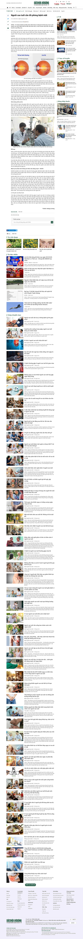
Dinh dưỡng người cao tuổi (58, 895)
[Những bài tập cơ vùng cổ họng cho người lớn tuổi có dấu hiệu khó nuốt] (14, 495)
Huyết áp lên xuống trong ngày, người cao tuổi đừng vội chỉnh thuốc (38, 330)
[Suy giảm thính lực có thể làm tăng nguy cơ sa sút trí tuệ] (14, 750)
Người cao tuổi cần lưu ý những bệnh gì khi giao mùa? (38, 318)
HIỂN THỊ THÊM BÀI (30, 884)
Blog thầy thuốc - (60, 119)
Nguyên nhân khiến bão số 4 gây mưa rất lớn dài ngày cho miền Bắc (38, 280)
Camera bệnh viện (9, 909)
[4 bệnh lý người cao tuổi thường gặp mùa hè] (14, 555)
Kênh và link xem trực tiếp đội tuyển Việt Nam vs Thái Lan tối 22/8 (39, 269)
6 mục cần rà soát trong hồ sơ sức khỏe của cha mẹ (38, 399)
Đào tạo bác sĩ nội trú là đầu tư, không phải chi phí (66, 117)
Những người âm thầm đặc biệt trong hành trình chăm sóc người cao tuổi (38, 708)
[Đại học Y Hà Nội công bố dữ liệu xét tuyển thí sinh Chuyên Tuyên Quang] (14, 296)
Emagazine (30, 904)
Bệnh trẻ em (49, 11)
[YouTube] (60, 1)
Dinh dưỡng (49, 7)
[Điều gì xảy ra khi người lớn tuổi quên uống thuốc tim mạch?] (14, 784)
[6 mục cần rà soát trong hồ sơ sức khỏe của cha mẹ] (14, 403)
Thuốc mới (20, 906)
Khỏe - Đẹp (55, 7)
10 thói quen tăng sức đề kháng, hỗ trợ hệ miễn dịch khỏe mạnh (66, 74)
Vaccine (19, 908)
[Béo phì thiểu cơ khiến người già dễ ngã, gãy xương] (14, 483)
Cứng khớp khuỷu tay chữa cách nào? (35, 873)
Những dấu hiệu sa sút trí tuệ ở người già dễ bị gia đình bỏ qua (39, 563)
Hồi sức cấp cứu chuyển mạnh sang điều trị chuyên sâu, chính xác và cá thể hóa (70, 50)
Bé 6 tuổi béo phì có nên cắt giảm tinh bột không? (39, 836)
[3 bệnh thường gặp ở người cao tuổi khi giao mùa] (14, 367)
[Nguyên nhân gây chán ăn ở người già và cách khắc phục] (14, 829)
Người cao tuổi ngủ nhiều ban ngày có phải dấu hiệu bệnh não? (38, 757)
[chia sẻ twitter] (8, 18)
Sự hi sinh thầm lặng (10, 907)
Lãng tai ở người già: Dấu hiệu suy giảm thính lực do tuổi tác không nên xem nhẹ (39, 575)
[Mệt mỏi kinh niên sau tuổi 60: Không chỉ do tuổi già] (14, 519)
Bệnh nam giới (42, 11)
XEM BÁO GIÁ (53, 928)
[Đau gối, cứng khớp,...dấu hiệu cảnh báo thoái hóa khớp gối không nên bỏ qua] (14, 641)
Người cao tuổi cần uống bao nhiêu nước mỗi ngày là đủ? (37, 626)
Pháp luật (8, 895)
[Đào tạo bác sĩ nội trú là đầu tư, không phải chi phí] (67, 109)
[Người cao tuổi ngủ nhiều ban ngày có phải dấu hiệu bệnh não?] (14, 761)
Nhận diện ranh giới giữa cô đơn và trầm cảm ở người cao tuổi (38, 538)
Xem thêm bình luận (15, 215)
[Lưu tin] (8, 25)
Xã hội (7, 893)
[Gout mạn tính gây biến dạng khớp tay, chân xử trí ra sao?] (14, 724)
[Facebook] (58, 1)
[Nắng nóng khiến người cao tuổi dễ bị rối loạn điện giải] (14, 687)
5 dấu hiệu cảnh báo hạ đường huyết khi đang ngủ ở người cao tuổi (39, 410)
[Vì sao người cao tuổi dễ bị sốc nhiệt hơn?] (14, 618)
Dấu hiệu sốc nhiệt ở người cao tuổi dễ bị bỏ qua (38, 526)
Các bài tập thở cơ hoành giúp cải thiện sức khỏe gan (70, 92)
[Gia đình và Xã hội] (56, 4)
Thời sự (13, 7)
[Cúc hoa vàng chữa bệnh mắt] (30, 243)
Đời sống (68, 904)
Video (29, 906)
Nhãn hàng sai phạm (70, 895)
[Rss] (74, 919)
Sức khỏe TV (24, 7)
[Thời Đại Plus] (69, 4)
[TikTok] (56, 1)
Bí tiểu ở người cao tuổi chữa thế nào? (35, 340)
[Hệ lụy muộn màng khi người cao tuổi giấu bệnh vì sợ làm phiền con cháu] (14, 592)
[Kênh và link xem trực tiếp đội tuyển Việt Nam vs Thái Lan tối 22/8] (14, 273)
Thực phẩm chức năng (57, 901)
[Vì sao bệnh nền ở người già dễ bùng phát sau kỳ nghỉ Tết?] (14, 807)
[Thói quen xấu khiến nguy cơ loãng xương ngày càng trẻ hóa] (14, 506)
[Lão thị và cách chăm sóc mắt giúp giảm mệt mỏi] (14, 772)
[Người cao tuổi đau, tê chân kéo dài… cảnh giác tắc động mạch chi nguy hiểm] (14, 664)
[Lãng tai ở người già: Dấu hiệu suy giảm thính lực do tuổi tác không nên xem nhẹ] (14, 578)
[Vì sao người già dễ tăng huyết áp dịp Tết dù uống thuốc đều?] (14, 818)
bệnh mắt (14, 233)
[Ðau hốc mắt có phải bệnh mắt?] (47, 243)
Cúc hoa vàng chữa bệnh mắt (30, 249)
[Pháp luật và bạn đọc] (62, 4)
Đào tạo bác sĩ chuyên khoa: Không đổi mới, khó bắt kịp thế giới (70, 135)
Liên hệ (72, 922)
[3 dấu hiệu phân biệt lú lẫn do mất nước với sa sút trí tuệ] (14, 461)
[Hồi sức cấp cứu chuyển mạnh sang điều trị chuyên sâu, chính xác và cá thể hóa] (61, 50)
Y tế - (58, 34)
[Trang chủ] (7, 7)
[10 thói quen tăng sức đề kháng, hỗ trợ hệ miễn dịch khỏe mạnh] (67, 66)
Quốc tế (7, 897)
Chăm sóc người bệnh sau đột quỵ (34, 862)
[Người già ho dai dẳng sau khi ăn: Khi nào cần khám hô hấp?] (14, 425)
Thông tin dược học (21, 905)
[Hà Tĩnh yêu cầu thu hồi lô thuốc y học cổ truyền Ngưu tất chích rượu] (61, 42)
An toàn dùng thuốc (21, 903)
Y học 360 (30, 7)
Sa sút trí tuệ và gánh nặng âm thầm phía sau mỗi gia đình (39, 732)
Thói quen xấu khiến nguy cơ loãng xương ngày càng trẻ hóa (38, 503)
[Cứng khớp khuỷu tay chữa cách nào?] (14, 878)
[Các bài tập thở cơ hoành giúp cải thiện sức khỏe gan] (61, 93)
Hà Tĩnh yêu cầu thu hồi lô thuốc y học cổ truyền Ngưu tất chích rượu (70, 42)
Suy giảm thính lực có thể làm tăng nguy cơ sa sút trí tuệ (39, 746)
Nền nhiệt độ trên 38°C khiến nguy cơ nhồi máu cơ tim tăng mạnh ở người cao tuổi (38, 672)
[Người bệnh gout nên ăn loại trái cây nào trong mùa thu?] (61, 84)
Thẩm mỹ (44, 911)
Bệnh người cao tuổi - (29, 321)
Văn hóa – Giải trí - (28, 262)
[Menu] (73, 7)
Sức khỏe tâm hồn (56, 11)
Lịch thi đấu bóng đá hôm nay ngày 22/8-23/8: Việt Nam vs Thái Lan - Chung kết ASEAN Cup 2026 (38, 258)
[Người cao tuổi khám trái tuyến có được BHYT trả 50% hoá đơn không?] (14, 448)
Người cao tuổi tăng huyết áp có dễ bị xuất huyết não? (38, 387)
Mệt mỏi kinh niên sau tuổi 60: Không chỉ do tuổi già (38, 515)
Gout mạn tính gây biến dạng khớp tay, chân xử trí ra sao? (39, 720)
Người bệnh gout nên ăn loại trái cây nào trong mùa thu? (70, 84)
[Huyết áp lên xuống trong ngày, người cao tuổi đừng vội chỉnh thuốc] (14, 333)
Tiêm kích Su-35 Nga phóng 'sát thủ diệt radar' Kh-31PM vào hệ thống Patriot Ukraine (38, 303)
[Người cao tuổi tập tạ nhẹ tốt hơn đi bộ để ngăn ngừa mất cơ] (14, 652)
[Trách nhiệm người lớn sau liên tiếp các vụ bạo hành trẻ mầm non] (61, 127)
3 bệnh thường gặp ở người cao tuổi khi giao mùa (39, 363)
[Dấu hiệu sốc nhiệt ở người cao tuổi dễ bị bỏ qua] (14, 530)
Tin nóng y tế (8, 901)
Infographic (30, 908)
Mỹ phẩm (44, 909)
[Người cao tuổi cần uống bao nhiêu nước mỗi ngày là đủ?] (14, 629)
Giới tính (44, 7)
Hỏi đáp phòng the (56, 905)
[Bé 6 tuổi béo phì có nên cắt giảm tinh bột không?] (14, 841)
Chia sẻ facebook (12, 230)
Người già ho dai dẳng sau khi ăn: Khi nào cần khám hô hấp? (38, 422)
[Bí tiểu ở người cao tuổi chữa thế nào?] (14, 345)
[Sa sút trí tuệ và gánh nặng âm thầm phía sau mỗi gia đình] (14, 736)
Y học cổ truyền (39, 7)
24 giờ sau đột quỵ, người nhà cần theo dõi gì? (38, 432)
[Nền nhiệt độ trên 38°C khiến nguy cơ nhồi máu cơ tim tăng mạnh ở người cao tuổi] (14, 676)
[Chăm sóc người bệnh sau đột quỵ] (14, 866)
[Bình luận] (8, 28)
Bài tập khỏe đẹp (45, 912)
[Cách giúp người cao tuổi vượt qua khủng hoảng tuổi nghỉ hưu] (14, 606)
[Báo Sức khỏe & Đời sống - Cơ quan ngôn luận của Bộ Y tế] (41, 3)
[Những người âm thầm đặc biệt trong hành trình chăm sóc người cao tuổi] (14, 711)
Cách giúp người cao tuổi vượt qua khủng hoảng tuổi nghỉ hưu (38, 602)
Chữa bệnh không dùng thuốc (32, 900)
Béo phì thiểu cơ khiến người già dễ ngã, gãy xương (37, 480)
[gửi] (52, 222)
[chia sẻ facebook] (8, 15)
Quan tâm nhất (14, 211)
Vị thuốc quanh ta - (69, 87)
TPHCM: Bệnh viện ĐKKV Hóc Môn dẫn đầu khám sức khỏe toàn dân (66, 32)
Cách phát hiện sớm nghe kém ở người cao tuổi (38, 468)
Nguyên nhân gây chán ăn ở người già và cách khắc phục (38, 826)
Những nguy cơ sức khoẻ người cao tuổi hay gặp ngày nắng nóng (38, 375)
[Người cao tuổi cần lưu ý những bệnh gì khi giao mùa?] (14, 322)
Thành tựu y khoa (9, 903)
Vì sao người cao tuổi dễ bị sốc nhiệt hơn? (37, 614)
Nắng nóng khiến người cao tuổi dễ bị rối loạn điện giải (38, 684)
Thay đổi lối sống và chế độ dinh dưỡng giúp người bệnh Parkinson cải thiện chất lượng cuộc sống (38, 849)
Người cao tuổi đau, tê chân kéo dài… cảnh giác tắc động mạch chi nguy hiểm (38, 660)
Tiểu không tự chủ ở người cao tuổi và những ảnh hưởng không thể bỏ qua (39, 695)
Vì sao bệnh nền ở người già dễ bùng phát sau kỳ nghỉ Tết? (39, 803)
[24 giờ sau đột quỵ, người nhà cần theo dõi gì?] (14, 437)
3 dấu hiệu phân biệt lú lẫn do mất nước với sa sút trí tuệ (39, 457)
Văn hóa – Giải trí (70, 900)
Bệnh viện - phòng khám (32, 895)
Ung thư (62, 11)
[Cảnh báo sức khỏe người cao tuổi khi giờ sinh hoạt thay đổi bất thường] (14, 795)
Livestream (20, 898)
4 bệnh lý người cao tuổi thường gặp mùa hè (37, 551)
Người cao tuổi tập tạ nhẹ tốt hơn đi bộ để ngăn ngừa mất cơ (38, 649)
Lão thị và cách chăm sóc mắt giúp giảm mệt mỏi (39, 768)
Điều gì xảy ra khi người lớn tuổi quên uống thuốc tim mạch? (39, 780)
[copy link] (8, 21)
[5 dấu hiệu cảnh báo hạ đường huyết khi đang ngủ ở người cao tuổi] (14, 414)
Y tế (10, 7)
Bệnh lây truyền (56, 909)
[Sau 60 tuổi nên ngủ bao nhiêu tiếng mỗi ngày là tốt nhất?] (14, 356)
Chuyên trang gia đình (71, 902)
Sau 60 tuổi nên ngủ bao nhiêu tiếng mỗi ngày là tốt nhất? (38, 352)
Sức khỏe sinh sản (56, 907)
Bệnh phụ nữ (35, 11)
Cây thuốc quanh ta (31, 897)
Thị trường (70, 7)
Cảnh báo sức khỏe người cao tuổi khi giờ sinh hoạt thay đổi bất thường (38, 792)
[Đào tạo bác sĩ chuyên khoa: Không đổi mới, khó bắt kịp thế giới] (61, 136)
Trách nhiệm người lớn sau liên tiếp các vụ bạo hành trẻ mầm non (70, 127)
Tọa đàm (19, 895)
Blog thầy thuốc (64, 101)
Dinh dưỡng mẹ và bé (57, 893)
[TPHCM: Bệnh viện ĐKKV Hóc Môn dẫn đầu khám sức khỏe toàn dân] (67, 24)
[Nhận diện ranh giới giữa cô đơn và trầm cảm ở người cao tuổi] (14, 541)
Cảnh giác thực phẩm (57, 899)
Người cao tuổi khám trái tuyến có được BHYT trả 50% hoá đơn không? (39, 445)
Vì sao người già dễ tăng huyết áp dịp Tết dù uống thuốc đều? (39, 814)
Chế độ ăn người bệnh (57, 897)
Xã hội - (26, 283)
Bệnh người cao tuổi (20, 11)
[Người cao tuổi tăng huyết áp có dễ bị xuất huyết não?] (14, 390)
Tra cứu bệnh (18, 7)
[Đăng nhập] (69, 1)
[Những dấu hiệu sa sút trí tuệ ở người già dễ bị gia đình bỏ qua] (14, 567)
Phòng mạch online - (29, 838)
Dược (34, 7)
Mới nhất (20, 211)
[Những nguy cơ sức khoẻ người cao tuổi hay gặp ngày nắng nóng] (14, 379)
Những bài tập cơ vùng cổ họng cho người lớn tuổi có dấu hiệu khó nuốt (39, 491)
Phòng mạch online (63, 7)
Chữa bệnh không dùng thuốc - (63, 76)
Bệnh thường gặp (28, 11)
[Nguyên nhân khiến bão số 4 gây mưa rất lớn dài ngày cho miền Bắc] (14, 284)
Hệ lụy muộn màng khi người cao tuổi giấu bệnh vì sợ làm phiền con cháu (39, 588)
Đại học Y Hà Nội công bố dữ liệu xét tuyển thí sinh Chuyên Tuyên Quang (38, 292)
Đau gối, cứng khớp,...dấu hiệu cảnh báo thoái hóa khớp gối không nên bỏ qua (39, 637)
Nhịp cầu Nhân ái (70, 899)
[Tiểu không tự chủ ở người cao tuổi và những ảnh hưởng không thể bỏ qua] (14, 699)
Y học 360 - (26, 710)
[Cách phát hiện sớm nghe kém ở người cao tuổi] (14, 472)
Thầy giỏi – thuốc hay (32, 893)
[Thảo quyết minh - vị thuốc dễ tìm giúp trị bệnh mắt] (13, 243)
